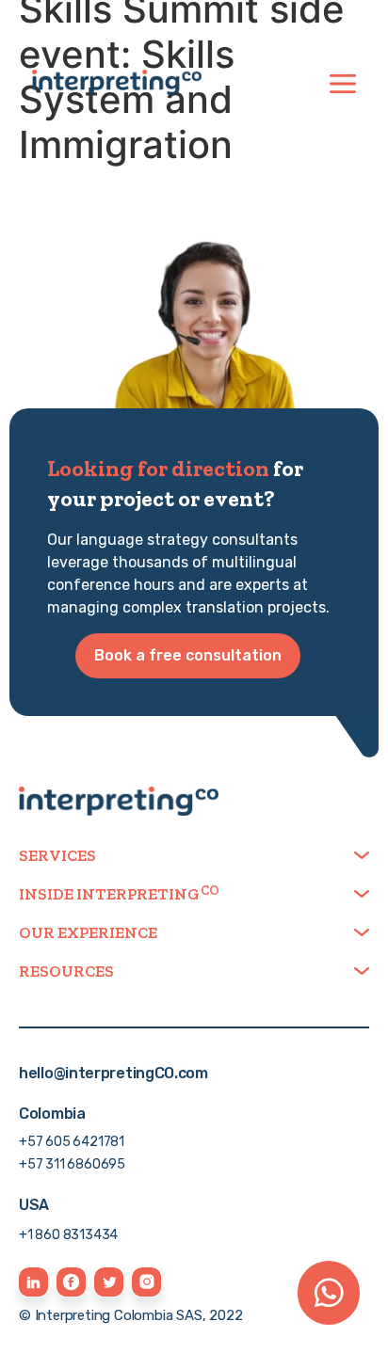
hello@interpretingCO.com (113, 1073)
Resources (66, 971)
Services (57, 855)
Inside (109, 893)
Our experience (88, 932)
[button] (194, 856)
